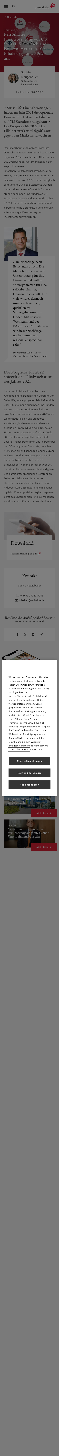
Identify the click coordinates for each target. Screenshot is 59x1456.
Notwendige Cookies (29, 772)
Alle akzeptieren (29, 784)
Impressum (36, 749)
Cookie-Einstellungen (29, 760)
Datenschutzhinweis (19, 749)
